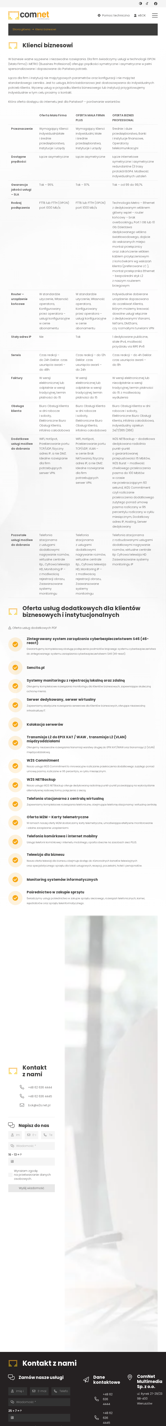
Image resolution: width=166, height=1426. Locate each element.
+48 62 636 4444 (40, 1087)
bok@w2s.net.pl (39, 1105)
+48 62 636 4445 (40, 1096)
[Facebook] (156, 3)
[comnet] (28, 15)
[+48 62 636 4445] (24, 1096)
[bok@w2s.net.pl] (24, 1105)
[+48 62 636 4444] (24, 1087)
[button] (155, 15)
